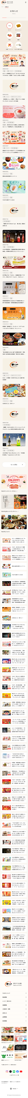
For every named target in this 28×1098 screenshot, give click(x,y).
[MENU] (25, 2)
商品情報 (4, 997)
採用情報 (4, 1021)
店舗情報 (4, 1005)
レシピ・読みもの (6, 1001)
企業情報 (4, 1017)
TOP (2, 6)
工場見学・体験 (6, 1009)
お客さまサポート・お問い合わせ (9, 1064)
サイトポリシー (4, 1083)
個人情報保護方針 (5, 1081)
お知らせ (4, 1013)
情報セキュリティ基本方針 (15, 1081)
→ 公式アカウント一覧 (14, 1075)
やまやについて (6, 993)
